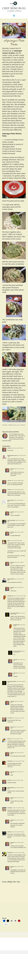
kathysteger (9, 808)
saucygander (9, 852)
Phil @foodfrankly (10, 787)
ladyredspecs (9, 761)
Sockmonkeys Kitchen (14, 613)
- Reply (21, 448)
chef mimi (9, 448)
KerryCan (9, 738)
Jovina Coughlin (10, 500)
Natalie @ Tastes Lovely (12, 455)
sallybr (8, 540)
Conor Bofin (9, 718)
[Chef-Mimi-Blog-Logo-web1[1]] (14, 1)
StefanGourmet (10, 596)
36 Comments (22, 425)
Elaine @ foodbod (10, 579)
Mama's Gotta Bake (11, 520)
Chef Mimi (6, 425)
